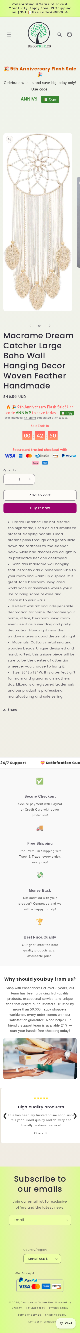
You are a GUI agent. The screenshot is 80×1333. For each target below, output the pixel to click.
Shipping (30, 417)
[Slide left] (30, 326)
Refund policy (35, 1308)
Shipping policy (55, 1315)
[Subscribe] (66, 1220)
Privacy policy (58, 1308)
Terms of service (29, 1315)
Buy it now (40, 508)
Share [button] (12, 709)
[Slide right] (50, 326)
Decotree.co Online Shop (37, 1302)
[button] (9, 34)
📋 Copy (50, 99)
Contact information (42, 1321)
